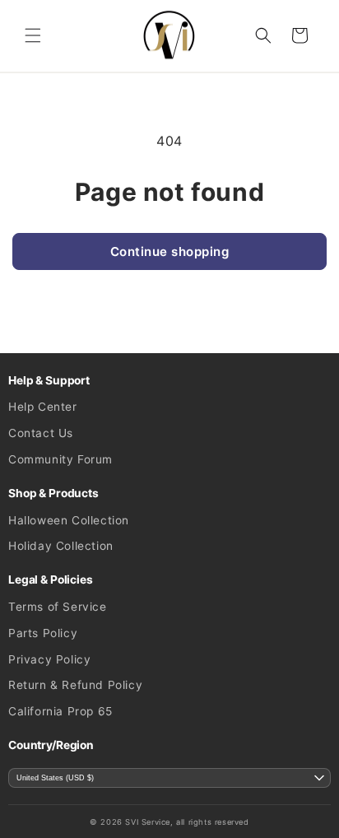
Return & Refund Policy (75, 684)
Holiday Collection (61, 545)
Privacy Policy (49, 659)
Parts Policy (42, 633)
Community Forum (60, 459)
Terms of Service (57, 606)
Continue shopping (170, 251)
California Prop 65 (60, 711)
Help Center (42, 406)
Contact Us (40, 433)
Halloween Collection (68, 520)
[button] (33, 35)
